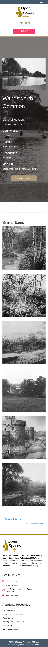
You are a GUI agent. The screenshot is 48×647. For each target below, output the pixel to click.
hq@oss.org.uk (12, 595)
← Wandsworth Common (12, 519)
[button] (24, 178)
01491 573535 (12, 585)
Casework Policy (8, 610)
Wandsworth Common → (36, 523)
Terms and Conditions (10, 629)
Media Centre (7, 618)
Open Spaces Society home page (15, 622)
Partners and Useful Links (12, 614)
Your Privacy (7, 625)
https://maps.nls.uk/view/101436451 (20, 169)
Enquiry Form (11, 581)
